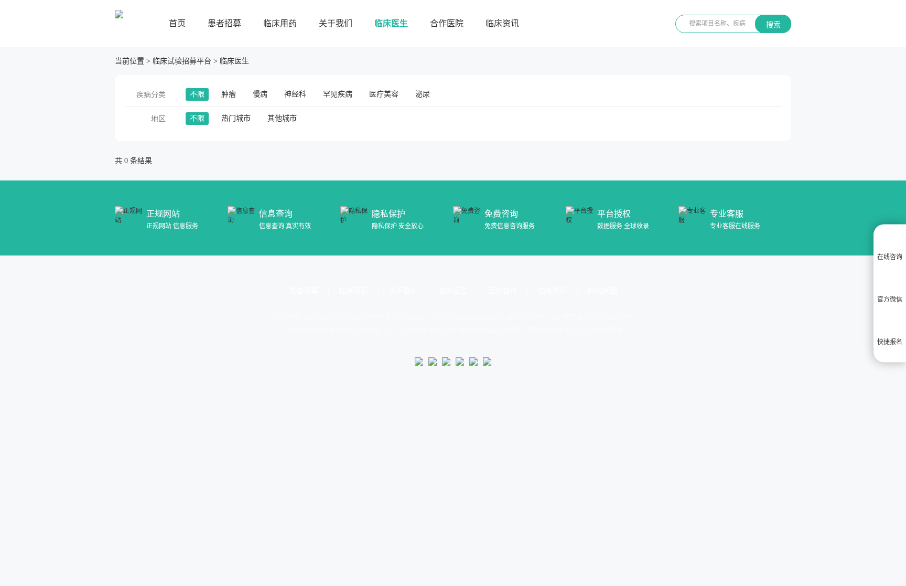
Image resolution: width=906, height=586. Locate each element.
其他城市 (282, 118)
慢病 (260, 94)
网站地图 (602, 291)
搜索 (773, 24)
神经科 (295, 94)
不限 (197, 94)
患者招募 (224, 23)
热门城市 (236, 118)
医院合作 (502, 291)
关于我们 (335, 23)
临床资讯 (502, 23)
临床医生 (391, 23)
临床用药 (280, 23)
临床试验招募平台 (182, 61)
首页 (177, 23)
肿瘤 (228, 94)
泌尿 (422, 94)
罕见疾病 (337, 94)
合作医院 (446, 23)
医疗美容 (383, 94)
